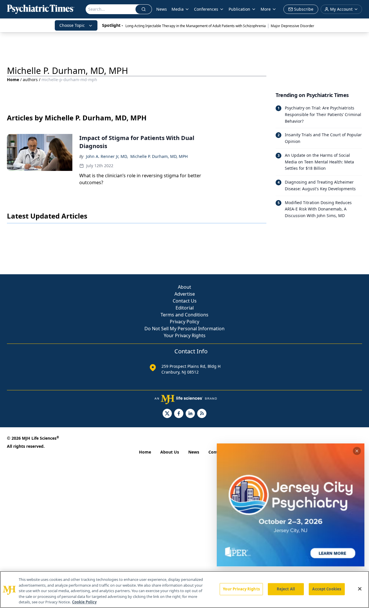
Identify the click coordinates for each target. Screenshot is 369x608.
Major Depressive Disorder (292, 25)
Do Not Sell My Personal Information (184, 328)
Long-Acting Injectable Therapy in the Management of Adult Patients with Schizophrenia (195, 25)
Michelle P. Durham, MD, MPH (159, 156)
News (161, 9)
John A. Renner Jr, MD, (107, 156)
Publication (239, 9)
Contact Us (185, 301)
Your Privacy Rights (185, 335)
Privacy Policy (184, 321)
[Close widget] (357, 451)
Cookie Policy (84, 602)
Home (13, 79)
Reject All (286, 589)
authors (30, 79)
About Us (169, 452)
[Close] (359, 589)
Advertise (184, 294)
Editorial (185, 308)
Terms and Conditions (184, 315)
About (184, 287)
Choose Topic (72, 25)
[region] (184, 589)
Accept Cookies (326, 589)
